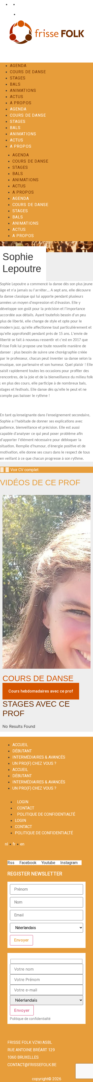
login (22, 802)
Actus (17, 96)
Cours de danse (28, 72)
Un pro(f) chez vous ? (34, 763)
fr (10, 4)
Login (7, 14)
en (18, 4)
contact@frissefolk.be (31, 1064)
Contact (23, 14)
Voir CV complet (24, 469)
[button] (46, 470)
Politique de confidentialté (46, 814)
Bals (15, 84)
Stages (18, 78)
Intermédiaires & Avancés (38, 757)
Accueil (20, 744)
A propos (20, 103)
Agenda (18, 65)
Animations (23, 90)
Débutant (22, 751)
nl (2, 4)
